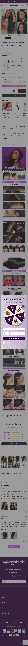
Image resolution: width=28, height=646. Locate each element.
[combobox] (6, 333)
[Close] (25, 296)
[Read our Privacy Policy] (24, 345)
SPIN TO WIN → (14, 339)
